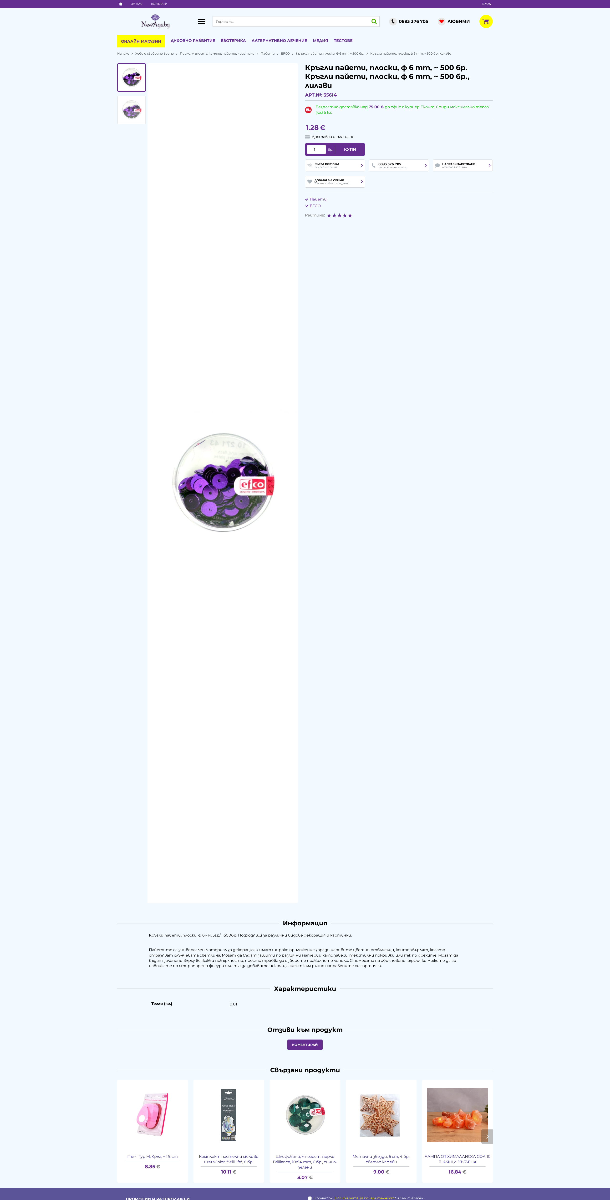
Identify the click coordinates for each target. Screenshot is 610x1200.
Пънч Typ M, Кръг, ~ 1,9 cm (152, 1156)
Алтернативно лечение (279, 40)
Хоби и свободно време (154, 53)
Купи (350, 149)
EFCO (285, 53)
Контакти (159, 3)
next (487, 1136)
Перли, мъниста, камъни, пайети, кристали (217, 53)
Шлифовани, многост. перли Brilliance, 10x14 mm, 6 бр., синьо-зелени (305, 1161)
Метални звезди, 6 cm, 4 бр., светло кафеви (381, 1159)
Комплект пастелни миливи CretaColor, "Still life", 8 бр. (229, 1159)
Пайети (268, 53)
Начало (123, 53)
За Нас (136, 3)
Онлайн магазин (141, 41)
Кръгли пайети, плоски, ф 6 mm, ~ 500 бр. (330, 53)
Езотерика (233, 40)
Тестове (343, 40)
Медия (320, 40)
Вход (486, 3)
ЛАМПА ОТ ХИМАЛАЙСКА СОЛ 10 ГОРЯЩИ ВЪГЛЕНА (458, 1159)
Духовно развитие (193, 40)
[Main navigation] (201, 21)
